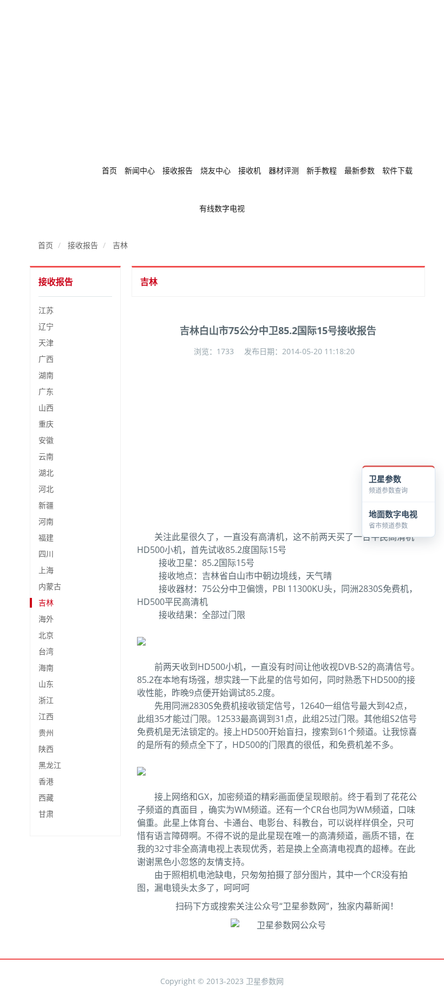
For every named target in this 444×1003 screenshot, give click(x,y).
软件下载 (397, 170)
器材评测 (284, 170)
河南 (46, 521)
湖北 (46, 472)
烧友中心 (215, 170)
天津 (46, 342)
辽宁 (46, 326)
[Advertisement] (222, 76)
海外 (46, 619)
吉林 (120, 245)
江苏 (46, 310)
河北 (46, 489)
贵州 (46, 732)
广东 (46, 391)
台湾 (46, 651)
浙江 (46, 700)
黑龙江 (49, 765)
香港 (46, 781)
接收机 (249, 170)
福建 (46, 537)
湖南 (46, 375)
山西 (46, 407)
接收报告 (177, 170)
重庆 (46, 424)
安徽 (46, 440)
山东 (46, 684)
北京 (46, 635)
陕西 (46, 749)
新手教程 (321, 170)
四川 (46, 554)
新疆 (46, 505)
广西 (46, 359)
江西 (46, 716)
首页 (109, 170)
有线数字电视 (222, 208)
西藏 (46, 797)
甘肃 (46, 814)
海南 (46, 667)
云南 (46, 456)
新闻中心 (140, 170)
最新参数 (359, 170)
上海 (46, 570)
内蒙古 (49, 586)
